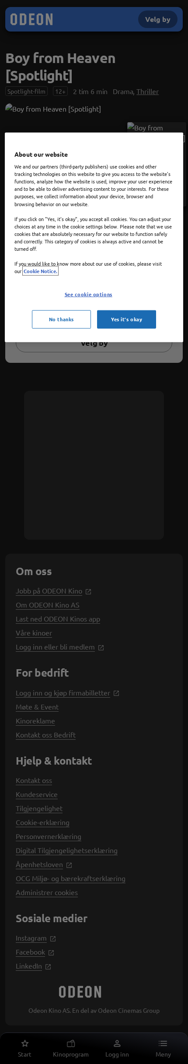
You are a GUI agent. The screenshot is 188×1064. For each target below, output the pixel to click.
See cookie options (88, 294)
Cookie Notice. (40, 270)
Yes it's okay (126, 319)
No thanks (61, 319)
